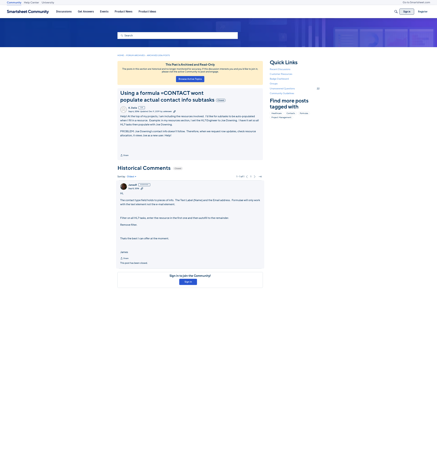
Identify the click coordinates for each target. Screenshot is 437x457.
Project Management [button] (281, 117)
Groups (274, 83)
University (48, 2)
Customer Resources (281, 74)
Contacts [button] (290, 113)
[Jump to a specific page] (260, 176)
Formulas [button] (304, 113)
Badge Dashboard (279, 78)
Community (14, 2)
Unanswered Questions (295, 88)
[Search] (396, 12)
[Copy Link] (174, 111)
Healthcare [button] (276, 113)
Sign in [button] (188, 281)
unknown (167, 111)
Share (124, 155)
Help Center (31, 2)
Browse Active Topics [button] (190, 79)
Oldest (130, 176)
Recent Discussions (280, 69)
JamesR (132, 185)
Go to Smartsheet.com (416, 2)
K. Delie (132, 108)
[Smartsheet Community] (28, 11)
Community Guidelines (282, 93)
